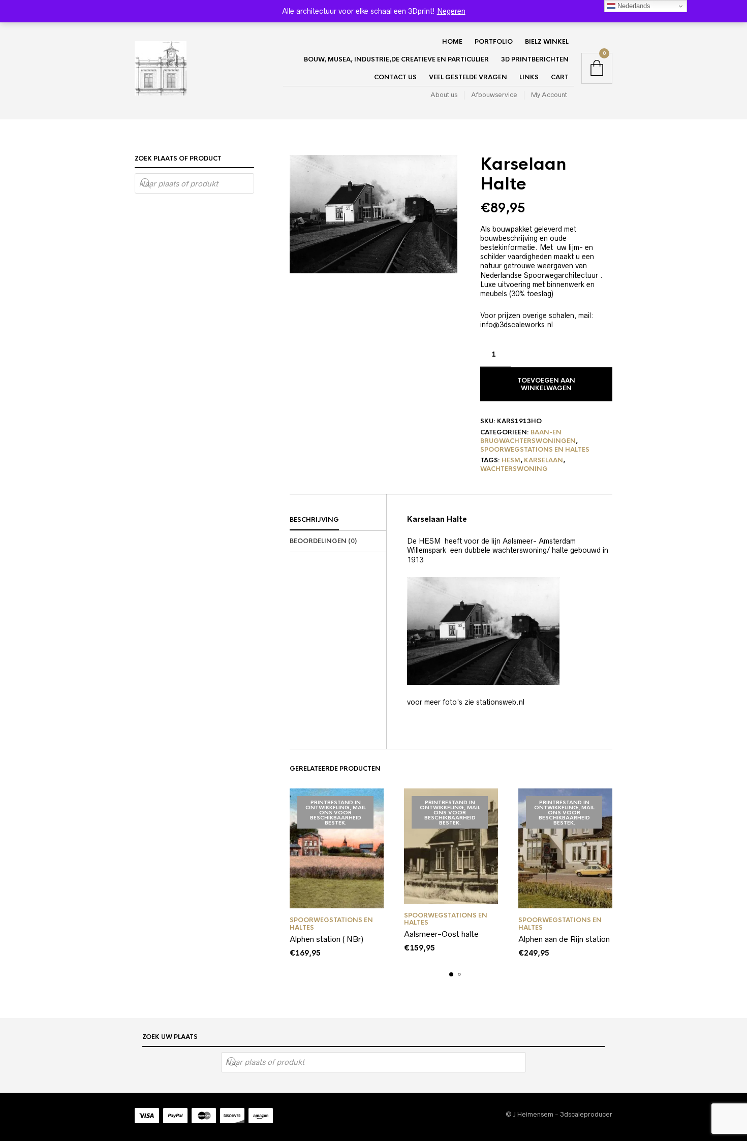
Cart (560, 77)
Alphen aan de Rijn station (564, 939)
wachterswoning (514, 469)
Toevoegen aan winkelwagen (546, 384)
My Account (549, 95)
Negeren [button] (451, 11)
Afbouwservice (494, 95)
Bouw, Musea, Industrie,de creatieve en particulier (396, 59)
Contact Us (395, 77)
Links (529, 77)
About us (443, 95)
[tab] (338, 520)
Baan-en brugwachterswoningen (528, 436)
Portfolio (494, 42)
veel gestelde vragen (468, 77)
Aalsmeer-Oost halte (441, 934)
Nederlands (632, 6)
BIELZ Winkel (547, 42)
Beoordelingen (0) (323, 541)
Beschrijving (314, 520)
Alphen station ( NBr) (326, 939)
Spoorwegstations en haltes (534, 450)
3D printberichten (535, 59)
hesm (511, 460)
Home (452, 42)
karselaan (543, 460)
